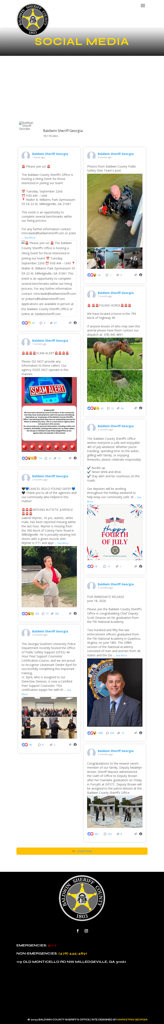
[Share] (70, 322)
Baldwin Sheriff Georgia (50, 154)
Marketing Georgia (132, 1019)
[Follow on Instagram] (86, 930)
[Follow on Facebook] (77, 930)
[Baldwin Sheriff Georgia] (29, 126)
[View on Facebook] (75, 322)
